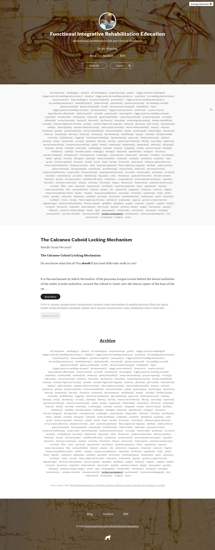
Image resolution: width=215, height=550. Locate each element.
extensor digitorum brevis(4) (67, 123)
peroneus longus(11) (99, 99)
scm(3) (56, 141)
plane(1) (104, 189)
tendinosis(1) (147, 196)
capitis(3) (69, 151)
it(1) (111, 189)
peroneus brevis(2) (156, 168)
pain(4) (127, 130)
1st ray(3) (79, 141)
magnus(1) (134, 189)
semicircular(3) (153, 148)
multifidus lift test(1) (93, 179)
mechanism (74, 307)
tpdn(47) (85, 92)
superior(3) (168, 141)
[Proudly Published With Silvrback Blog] (107, 539)
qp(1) (97, 210)
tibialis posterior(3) (149, 137)
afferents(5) (50, 120)
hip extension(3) (118, 137)
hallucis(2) (140, 168)
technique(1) (106, 217)
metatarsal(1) (123, 210)
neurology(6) (125, 113)
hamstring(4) (154, 130)
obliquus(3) (168, 144)
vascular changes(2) (52, 154)
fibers (153, 304)
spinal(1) (115, 206)
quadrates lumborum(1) (161, 182)
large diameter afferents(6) (61, 113)
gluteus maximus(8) (134, 103)
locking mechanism (200, 3)
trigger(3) (79, 137)
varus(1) (73, 199)
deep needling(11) (79, 99)
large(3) (139, 134)
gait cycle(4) (153, 123)
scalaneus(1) (124, 199)
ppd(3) (95, 144)
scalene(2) (134, 158)
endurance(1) (92, 217)
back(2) (113, 161)
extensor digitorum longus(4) (107, 123)
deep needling (118, 304)
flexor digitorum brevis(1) (91, 199)
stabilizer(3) (56, 151)
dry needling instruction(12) (160, 96)
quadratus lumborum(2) (111, 172)
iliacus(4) (73, 134)
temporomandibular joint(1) (59, 192)
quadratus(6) (111, 113)
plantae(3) (91, 141)
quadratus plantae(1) (125, 186)
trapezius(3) (114, 144)
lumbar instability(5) (162, 120)
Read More (50, 297)
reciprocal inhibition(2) (53, 172)
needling (85, 307)
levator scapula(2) (63, 161)
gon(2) (49, 161)
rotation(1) (146, 189)
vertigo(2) (148, 151)
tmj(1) (160, 192)
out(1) (113, 175)
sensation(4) (61, 134)
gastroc (164, 304)
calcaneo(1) (150, 210)
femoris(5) (93, 120)
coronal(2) (130, 172)
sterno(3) (46, 141)
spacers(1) (80, 186)
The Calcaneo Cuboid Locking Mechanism (86, 239)
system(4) (128, 123)
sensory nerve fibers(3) (129, 141)
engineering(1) (50, 203)
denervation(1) (88, 206)
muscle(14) (140, 96)
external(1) (124, 192)
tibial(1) (170, 203)
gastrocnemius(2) (60, 168)
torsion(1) (50, 206)
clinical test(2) (126, 168)
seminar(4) (47, 130)
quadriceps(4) (139, 130)
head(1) (78, 192)
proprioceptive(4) (72, 130)
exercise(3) (156, 141)
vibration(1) (123, 175)
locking (44, 307)
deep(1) (115, 182)
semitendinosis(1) (130, 196)
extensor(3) (96, 134)
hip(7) (153, 106)
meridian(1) (107, 186)
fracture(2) (124, 161)
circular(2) (169, 172)
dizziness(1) (78, 196)
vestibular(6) (79, 116)
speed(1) (55, 196)
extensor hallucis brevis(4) (86, 127)
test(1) (46, 196)
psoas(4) (87, 123)
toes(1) (90, 210)
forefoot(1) (136, 192)
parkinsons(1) (131, 213)
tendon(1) (139, 203)
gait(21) (130, 92)
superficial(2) (135, 151)
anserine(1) (168, 196)
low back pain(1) (73, 179)
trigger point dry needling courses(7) (70, 110)
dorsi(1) (59, 179)
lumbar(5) (81, 120)
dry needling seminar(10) (61, 103)
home (128, 217)
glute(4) (58, 130)
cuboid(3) (149, 134)
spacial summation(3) (53, 144)
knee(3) (103, 144)
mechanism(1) (53, 213)
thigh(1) (168, 189)
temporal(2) (131, 154)
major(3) (118, 148)
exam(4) (155, 127)
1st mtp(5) (167, 116)
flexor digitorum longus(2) (132, 165)
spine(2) (57, 158)
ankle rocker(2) (165, 165)
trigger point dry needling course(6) (151, 113)
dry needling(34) (99, 92)
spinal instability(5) (108, 116)
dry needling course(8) (157, 103)
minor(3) (49, 148)
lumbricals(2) (143, 172)
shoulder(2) (146, 158)
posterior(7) (140, 110)
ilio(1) (139, 186)
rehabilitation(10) (83, 103)
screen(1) (54, 186)
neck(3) (59, 148)
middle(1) (90, 196)
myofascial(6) (64, 116)
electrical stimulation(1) (70, 203)
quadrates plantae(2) (106, 165)
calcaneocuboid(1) (91, 213)
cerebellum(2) (64, 175)
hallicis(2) (90, 158)
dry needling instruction (137, 304)
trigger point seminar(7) (120, 110)
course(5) (46, 123)
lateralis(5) (120, 120)
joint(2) (88, 161)
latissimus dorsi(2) (79, 165)
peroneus (101, 307)
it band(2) (154, 154)
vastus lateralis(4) (114, 130)
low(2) (97, 161)
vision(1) (94, 189)
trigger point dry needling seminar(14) (114, 96)
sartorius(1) (114, 196)
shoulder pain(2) (83, 151)
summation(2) (116, 154)
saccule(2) (77, 175)
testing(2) (110, 151)
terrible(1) (54, 199)
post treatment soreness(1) (148, 179)
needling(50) (73, 92)
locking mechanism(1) (112, 213)
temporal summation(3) (78, 144)
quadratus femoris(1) (141, 175)
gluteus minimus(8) (89, 106)
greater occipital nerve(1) (154, 199)
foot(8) (104, 106)
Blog (93, 55)
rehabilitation (137, 307)
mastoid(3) (81, 148)
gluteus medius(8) (69, 106)
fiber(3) (145, 141)
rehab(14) (89, 96)
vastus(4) (165, 127)
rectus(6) (98, 113)
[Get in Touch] (211, 109)
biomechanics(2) (89, 172)
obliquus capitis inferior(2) (157, 161)
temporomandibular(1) (105, 192)
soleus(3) (107, 148)
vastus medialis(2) (105, 158)
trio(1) (64, 199)
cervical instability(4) (93, 130)
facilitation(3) (66, 137)
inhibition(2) (90, 175)
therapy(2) (79, 158)
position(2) (157, 172)
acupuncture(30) (117, 92)
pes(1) (158, 196)
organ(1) (150, 203)
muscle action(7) (156, 110)
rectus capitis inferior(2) (56, 165)
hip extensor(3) (111, 134)
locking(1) (163, 210)
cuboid (106, 304)
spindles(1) (118, 203)
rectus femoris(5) (66, 120)
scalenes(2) (121, 158)
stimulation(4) (167, 123)
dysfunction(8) (101, 103)
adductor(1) (121, 189)
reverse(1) (93, 182)
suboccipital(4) (64, 127)
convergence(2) (86, 154)
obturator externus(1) (66, 182)
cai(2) (168, 158)
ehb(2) (49, 158)
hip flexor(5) (106, 120)
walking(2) (98, 151)
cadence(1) (66, 196)
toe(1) (70, 186)
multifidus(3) (127, 134)
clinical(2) (143, 154)
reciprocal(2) (73, 172)
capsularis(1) (150, 186)
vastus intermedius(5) (130, 116)
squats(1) (167, 206)
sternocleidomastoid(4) (137, 127)
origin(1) (160, 203)
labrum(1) (49, 182)
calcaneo (55, 304)
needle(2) (151, 165)
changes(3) (129, 148)
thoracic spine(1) (92, 203)
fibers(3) (102, 141)
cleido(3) (165, 137)
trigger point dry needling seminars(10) (145, 99)
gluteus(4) (140, 123)
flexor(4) (48, 134)
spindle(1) (106, 203)
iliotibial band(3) (164, 134)
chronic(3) (84, 134)
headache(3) (143, 144)
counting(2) (102, 154)
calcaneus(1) (137, 210)
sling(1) (143, 206)
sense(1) (82, 182)
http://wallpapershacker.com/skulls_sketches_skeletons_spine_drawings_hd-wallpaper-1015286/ (117, 485)
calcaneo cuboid (68, 304)
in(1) (168, 213)
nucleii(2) (50, 175)
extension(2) (95, 168)
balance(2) (122, 151)
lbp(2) (105, 161)
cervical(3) (53, 137)
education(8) (116, 103)
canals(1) (88, 192)
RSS (122, 55)
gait (158, 304)
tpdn (162, 307)
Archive (108, 55)
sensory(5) (92, 116)
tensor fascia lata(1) (54, 189)
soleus (156, 307)
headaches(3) (128, 144)
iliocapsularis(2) (79, 168)
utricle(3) (69, 148)
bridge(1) (118, 217)
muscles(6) (50, 116)
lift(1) (63, 186)
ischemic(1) (110, 179)
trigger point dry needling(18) (150, 92)
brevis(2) (67, 158)
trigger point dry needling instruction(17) (62, 96)
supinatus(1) (149, 192)
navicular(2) (137, 161)
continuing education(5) (138, 120)
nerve (93, 307)
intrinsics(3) (67, 141)
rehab (126, 307)
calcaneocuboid (84, 304)
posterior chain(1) (129, 206)
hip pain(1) (103, 175)
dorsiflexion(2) (110, 168)
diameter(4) (168, 130)
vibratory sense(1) (162, 175)
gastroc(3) (133, 137)
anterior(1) (111, 199)
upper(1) (136, 199)
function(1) (105, 182)
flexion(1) (49, 179)
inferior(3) (156, 144)
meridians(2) (167, 154)
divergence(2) (70, 154)
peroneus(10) (117, 99)
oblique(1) (53, 210)
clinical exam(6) (84, 113)
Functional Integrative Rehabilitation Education (112, 526)
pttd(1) (168, 192)
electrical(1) (103, 206)
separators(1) (93, 186)
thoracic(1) (62, 206)
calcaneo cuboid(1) (71, 213)
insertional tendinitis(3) (97, 137)
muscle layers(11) (60, 99)
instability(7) (142, 106)
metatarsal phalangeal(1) (152, 213)
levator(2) (78, 161)
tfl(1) (68, 189)
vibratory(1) (127, 182)
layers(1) (162, 186)
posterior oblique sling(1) (72, 210)
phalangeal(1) (108, 210)
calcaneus (98, 304)
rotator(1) (157, 189)
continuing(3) (94, 148)
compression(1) (125, 179)
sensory (148, 307)
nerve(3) (112, 141)
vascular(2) (160, 151)
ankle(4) (51, 127)
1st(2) (92, 165)
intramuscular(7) (99, 110)
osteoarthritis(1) (80, 189)
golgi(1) (129, 203)
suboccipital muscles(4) (112, 127)
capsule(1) (167, 179)
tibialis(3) (167, 148)
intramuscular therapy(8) (122, 106)
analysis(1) (74, 206)
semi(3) (140, 148)
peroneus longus (115, 307)
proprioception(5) (151, 116)
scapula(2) (159, 158)
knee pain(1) (155, 206)
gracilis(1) (102, 196)
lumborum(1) (141, 182)
